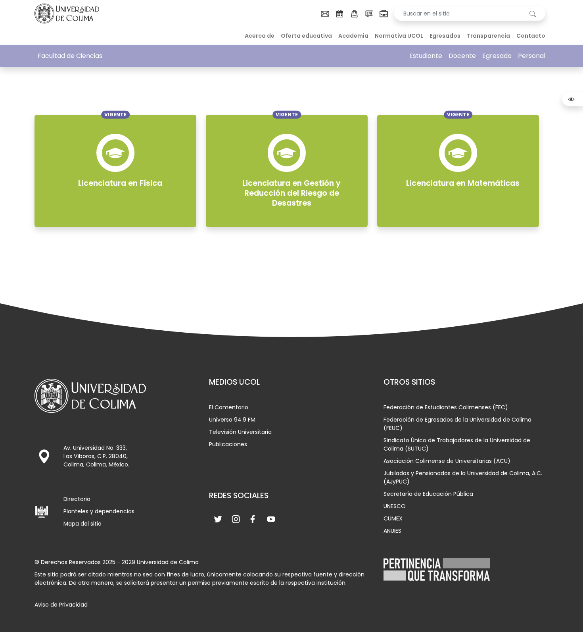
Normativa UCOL (399, 36)
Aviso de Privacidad (61, 605)
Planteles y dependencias (98, 511)
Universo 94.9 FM (232, 420)
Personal (531, 55)
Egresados (445, 36)
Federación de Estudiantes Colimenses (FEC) (446, 407)
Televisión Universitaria (240, 432)
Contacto (530, 36)
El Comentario (228, 407)
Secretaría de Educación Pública (428, 494)
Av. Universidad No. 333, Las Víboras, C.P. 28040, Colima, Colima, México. (96, 456)
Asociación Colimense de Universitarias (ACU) (447, 461)
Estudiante (425, 55)
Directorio (76, 499)
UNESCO (395, 506)
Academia (353, 36)
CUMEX (393, 518)
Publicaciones (228, 444)
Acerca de (259, 36)
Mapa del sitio (82, 524)
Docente (462, 55)
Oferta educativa (306, 36)
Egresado (497, 55)
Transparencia (488, 36)
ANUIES (392, 531)
